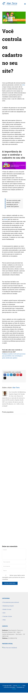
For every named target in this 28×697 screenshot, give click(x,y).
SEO (4, 613)
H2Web (19, 685)
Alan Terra (15, 387)
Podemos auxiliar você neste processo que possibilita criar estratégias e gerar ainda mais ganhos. (13, 356)
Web (4, 620)
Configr (14, 688)
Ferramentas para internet (11, 602)
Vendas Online (7, 616)
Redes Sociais (7, 609)
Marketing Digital (8, 606)
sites (23, 85)
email (5, 219)
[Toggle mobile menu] (25, 4)
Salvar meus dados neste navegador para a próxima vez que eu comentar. (13, 577)
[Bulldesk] (9, 647)
